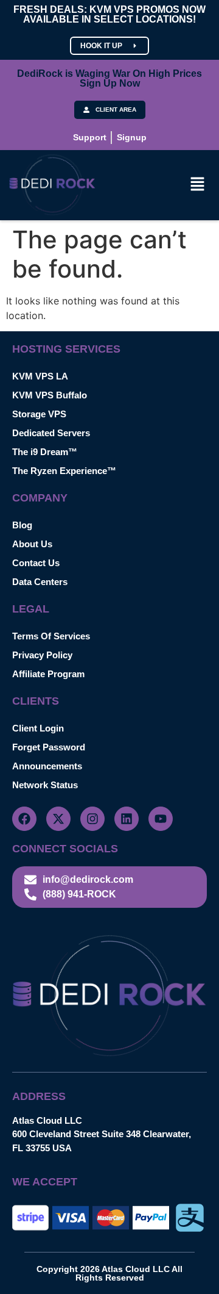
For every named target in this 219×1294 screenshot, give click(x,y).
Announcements (47, 766)
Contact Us (36, 563)
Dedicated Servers (51, 433)
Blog (22, 525)
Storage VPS (39, 414)
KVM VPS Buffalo (49, 395)
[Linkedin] (126, 819)
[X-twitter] (58, 819)
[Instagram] (92, 819)
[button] (198, 185)
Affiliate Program (48, 674)
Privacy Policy (42, 655)
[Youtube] (160, 819)
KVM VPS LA (40, 376)
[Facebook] (24, 819)
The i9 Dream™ (44, 452)
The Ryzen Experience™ (64, 470)
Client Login (38, 728)
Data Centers (40, 582)
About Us (32, 544)
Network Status (45, 785)
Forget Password (48, 747)
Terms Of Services (51, 636)
